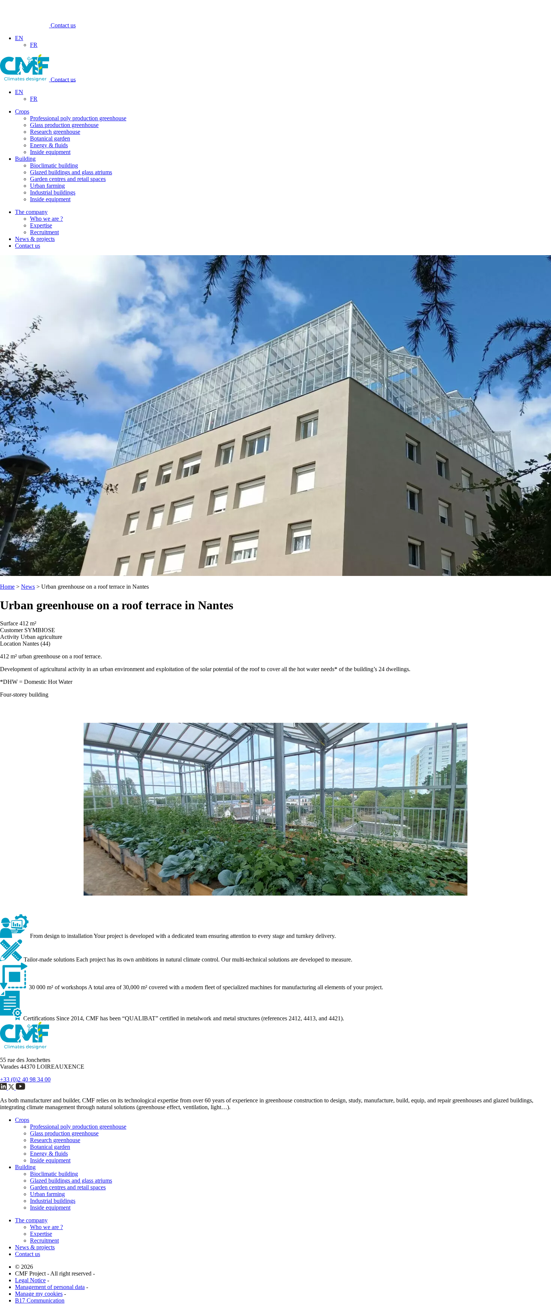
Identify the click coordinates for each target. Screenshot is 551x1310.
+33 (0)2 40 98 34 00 (25, 1079)
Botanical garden (50, 138)
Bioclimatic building (54, 165)
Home (7, 586)
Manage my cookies (39, 1294)
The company (31, 212)
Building (25, 159)
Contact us (63, 25)
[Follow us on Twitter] (12, 1087)
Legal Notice (30, 1280)
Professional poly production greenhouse (78, 118)
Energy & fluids (49, 145)
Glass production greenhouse (64, 125)
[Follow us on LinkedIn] (4, 1087)
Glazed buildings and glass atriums (71, 172)
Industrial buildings (52, 192)
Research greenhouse (55, 132)
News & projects (35, 239)
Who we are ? (46, 218)
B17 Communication (39, 1300)
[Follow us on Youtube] (20, 1087)
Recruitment (44, 232)
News (28, 586)
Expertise (41, 225)
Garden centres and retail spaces (68, 179)
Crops (22, 111)
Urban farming (47, 185)
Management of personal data (50, 1287)
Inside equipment (50, 152)
